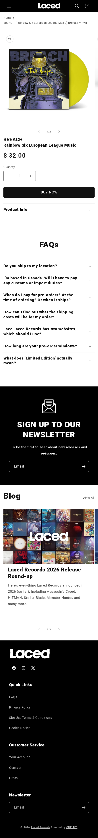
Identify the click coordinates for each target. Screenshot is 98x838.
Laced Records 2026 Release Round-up (44, 573)
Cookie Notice (19, 728)
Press (13, 778)
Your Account (19, 757)
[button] (9, 6)
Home (7, 17)
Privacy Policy (20, 707)
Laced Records (40, 827)
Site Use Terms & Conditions (30, 717)
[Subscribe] (84, 466)
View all (89, 498)
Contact (15, 767)
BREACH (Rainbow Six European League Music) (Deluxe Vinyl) (45, 22)
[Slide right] (59, 132)
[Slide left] (39, 132)
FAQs (13, 697)
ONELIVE (71, 827)
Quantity (9, 167)
